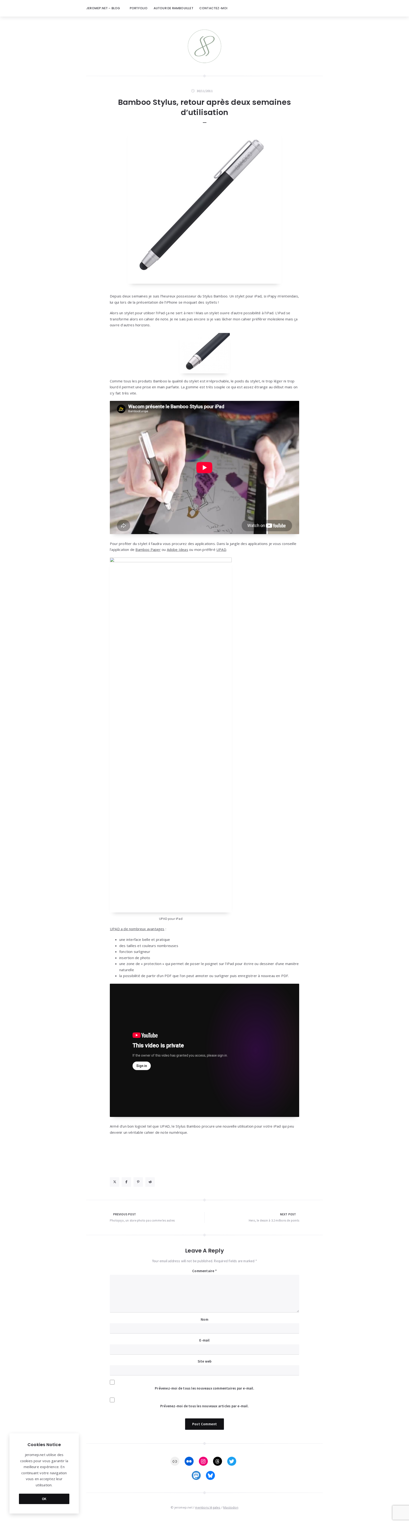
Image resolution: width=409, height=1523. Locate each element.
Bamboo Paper (147, 549)
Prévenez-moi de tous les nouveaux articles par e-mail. (204, 1406)
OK (44, 1498)
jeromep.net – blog (103, 8)
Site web (205, 1361)
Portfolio (139, 8)
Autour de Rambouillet (173, 8)
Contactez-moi (213, 8)
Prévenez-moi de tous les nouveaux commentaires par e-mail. (204, 1388)
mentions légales (207, 1507)
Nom (204, 1319)
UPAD (221, 549)
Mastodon (230, 1507)
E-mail (204, 1340)
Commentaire (204, 1271)
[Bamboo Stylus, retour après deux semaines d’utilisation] (204, 207)
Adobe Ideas (177, 549)
